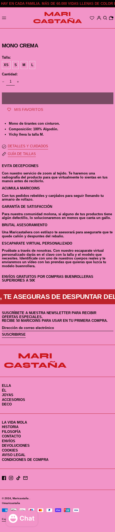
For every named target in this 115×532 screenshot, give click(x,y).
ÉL (4, 390)
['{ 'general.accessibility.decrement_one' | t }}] (3, 82)
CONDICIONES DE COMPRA (25, 460)
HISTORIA (10, 427)
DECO (7, 404)
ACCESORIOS (13, 400)
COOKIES (10, 450)
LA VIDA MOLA (14, 422)
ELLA (6, 386)
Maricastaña (21, 498)
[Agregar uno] (18, 82)
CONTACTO (11, 436)
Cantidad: (10, 74)
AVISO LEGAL (13, 455)
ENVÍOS (8, 441)
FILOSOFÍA (11, 432)
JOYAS (7, 395)
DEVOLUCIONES (16, 446)
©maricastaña (11, 503)
